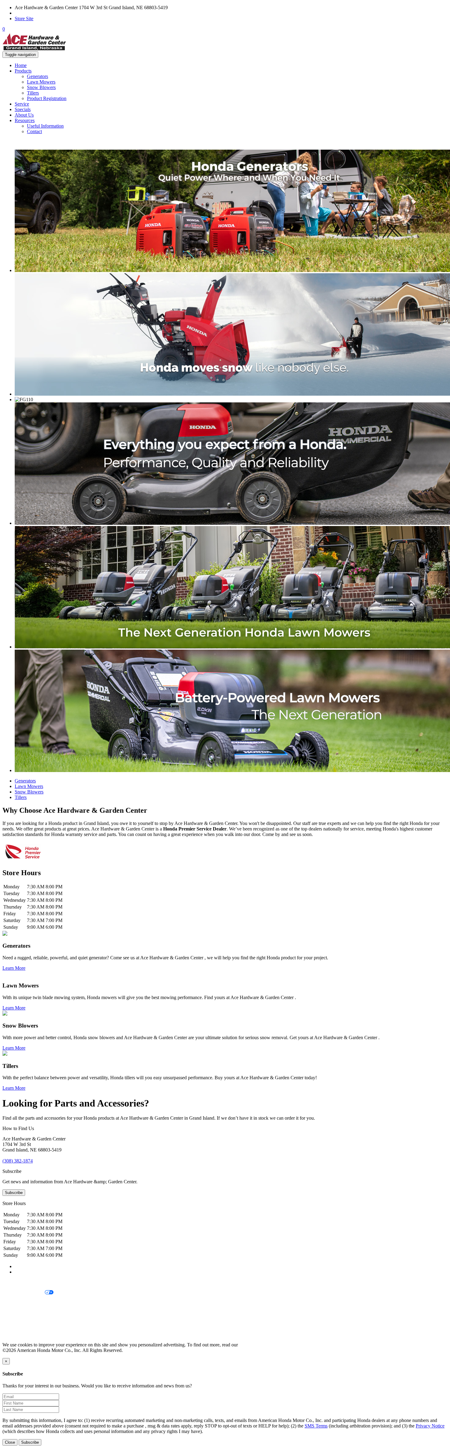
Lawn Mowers (41, 81)
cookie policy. (252, 1344)
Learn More (13, 968)
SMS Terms (13, 1313)
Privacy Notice (16, 1282)
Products (23, 70)
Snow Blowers (41, 87)
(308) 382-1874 (30, 13)
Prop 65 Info (14, 1324)
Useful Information (45, 126)
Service (22, 103)
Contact (34, 131)
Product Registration (46, 98)
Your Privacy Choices (23, 1292)
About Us (24, 115)
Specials (23, 109)
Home (21, 65)
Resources (25, 120)
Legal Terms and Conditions (29, 1303)
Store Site (24, 18)
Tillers (33, 92)
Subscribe (14, 1192)
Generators (37, 76)
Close (10, 1442)
